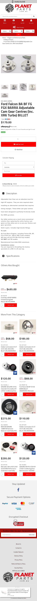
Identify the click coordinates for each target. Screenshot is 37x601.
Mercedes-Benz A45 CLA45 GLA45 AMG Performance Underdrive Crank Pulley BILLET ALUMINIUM (9, 470)
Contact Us (19, 548)
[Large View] (4, 87)
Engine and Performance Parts (16, 38)
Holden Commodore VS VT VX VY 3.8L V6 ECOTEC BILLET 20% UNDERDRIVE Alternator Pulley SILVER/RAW (9, 351)
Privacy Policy (18, 560)
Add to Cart (19, 144)
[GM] (15, 373)
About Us (18, 544)
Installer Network (18, 552)
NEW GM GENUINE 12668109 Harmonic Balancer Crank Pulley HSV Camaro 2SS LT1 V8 (9, 430)
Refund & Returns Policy (18, 564)
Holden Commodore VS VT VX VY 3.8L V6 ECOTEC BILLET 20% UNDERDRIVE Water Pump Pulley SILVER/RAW (27, 431)
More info (13, 126)
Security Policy (18, 568)
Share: (3, 119)
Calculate (19, 175)
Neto (25, 598)
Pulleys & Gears (8, 40)
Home (4, 38)
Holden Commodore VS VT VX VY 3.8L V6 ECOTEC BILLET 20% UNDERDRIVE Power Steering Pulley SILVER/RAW (27, 351)
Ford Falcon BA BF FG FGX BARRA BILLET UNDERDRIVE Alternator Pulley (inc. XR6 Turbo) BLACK (27, 391)
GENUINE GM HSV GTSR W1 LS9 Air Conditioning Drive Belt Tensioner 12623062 (27, 469)
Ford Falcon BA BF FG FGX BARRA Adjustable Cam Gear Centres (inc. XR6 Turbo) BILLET (17, 42)
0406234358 (19, 1)
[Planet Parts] (18, 8)
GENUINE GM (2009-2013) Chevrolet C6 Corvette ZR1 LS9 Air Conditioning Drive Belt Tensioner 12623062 (9, 390)
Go (18, 34)
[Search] (34, 16)
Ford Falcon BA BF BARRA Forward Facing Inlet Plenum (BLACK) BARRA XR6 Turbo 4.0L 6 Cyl (8, 300)
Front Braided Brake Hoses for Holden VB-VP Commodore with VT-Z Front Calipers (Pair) (18, 592)
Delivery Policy (18, 556)
